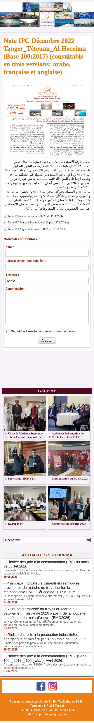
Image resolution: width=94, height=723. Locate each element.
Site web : (12, 274)
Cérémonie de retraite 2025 (69, 523)
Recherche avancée (17, 546)
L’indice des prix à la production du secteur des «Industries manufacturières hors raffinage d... (40, 644)
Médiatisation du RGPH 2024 (70, 478)
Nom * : (10, 246)
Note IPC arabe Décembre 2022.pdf (29, 216)
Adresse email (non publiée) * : (26, 260)
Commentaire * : (16, 288)
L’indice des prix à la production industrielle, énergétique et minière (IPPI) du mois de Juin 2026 (44, 637)
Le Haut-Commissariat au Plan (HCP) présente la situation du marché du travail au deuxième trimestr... (42, 623)
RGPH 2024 (15, 523)
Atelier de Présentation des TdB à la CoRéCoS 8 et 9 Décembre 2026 (67, 437)
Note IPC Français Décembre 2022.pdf (30, 222)
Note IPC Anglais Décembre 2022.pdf (30, 229)
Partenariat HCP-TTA (21, 478)
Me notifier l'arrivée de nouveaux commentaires (43, 331)
